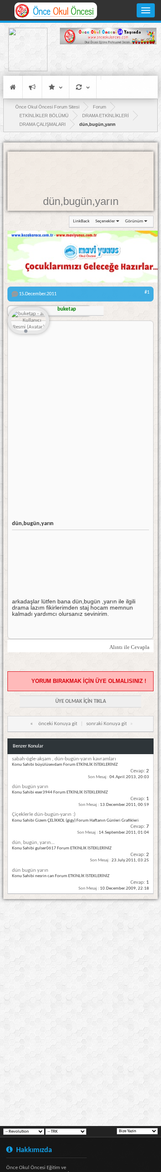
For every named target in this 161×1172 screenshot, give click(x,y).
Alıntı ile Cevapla (129, 647)
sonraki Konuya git (106, 723)
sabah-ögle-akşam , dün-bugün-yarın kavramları (64, 759)
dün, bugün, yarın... (33, 842)
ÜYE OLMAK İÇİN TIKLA (80, 701)
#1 (146, 292)
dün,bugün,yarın (80, 201)
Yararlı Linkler (55, 87)
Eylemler (82, 87)
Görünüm (134, 221)
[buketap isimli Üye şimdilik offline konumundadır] (28, 321)
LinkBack (81, 221)
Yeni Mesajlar (32, 87)
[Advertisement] (108, 61)
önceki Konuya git (57, 723)
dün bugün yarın (30, 786)
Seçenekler (105, 221)
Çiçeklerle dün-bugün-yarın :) (44, 814)
